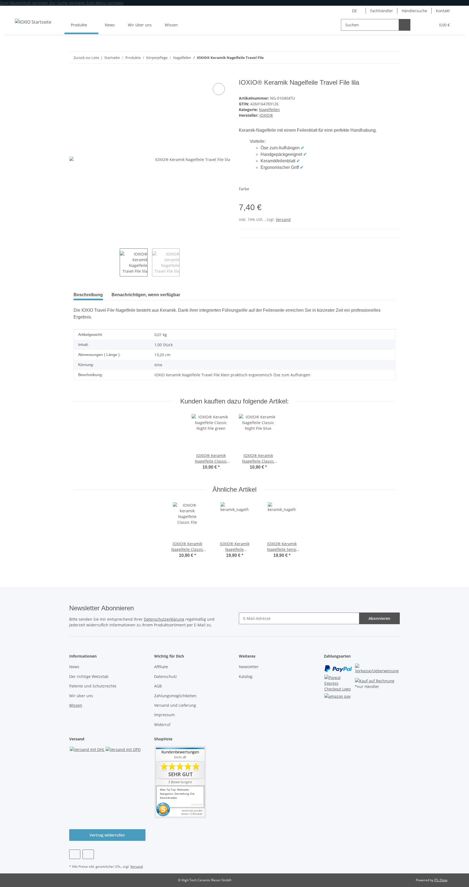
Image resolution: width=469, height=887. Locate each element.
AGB (158, 686)
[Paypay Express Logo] (339, 682)
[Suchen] (404, 25)
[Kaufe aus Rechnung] (375, 680)
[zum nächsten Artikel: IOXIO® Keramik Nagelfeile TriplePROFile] (382, 58)
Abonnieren (379, 618)
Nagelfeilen (269, 109)
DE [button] (354, 10)
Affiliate (161, 666)
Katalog (245, 676)
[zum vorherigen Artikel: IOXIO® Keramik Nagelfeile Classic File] (394, 58)
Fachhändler (381, 10)
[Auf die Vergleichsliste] (219, 89)
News (110, 24)
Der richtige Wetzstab (89, 676)
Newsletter (249, 666)
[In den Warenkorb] (73, 76)
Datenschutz (165, 676)
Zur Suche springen (67, 2)
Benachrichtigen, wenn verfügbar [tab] (146, 294)
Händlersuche (414, 10)
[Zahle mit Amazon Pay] (337, 695)
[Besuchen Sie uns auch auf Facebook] (74, 854)
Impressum (164, 714)
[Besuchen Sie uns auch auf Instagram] (88, 854)
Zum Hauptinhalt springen (24, 2)
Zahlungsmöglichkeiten (175, 695)
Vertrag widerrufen (107, 835)
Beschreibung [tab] (88, 294)
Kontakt (443, 10)
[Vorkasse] (377, 668)
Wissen (75, 705)
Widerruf (162, 724)
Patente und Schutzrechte (92, 686)
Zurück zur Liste (86, 57)
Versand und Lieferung (175, 705)
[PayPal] (338, 668)
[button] (420, 24)
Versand (283, 219)
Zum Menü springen (104, 2)
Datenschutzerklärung (164, 619)
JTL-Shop (440, 880)
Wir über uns (140, 24)
